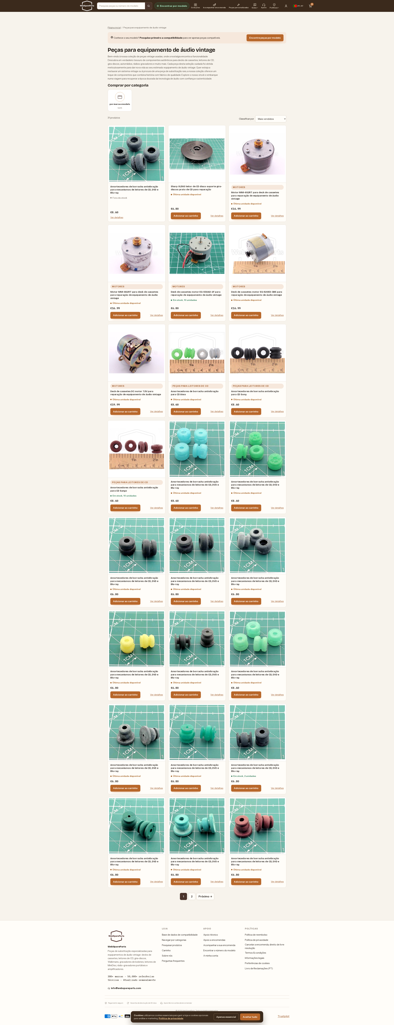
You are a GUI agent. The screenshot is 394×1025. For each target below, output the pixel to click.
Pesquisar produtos (172, 945)
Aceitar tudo (250, 1016)
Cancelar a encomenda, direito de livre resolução (264, 946)
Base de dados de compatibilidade (180, 934)
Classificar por (246, 118)
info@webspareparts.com (126, 988)
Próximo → (205, 896)
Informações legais (254, 958)
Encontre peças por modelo (265, 37)
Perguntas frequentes (173, 961)
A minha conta (210, 955)
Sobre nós (167, 955)
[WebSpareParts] (87, 6)
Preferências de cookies (257, 963)
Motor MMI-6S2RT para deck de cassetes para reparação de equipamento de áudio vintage (255, 195)
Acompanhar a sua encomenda (219, 945)
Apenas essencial (226, 1016)
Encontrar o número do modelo (219, 950)
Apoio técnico (210, 934)
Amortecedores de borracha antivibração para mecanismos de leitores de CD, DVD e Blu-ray (134, 189)
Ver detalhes (116, 217)
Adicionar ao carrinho (186, 215)
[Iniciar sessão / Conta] (286, 6)
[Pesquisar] (148, 5)
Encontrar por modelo (173, 5)
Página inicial (114, 27)
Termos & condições (255, 952)
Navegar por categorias (174, 940)
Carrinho (166, 950)
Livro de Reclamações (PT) (259, 968)
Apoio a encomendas (214, 940)
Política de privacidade (256, 940)
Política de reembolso (256, 934)
